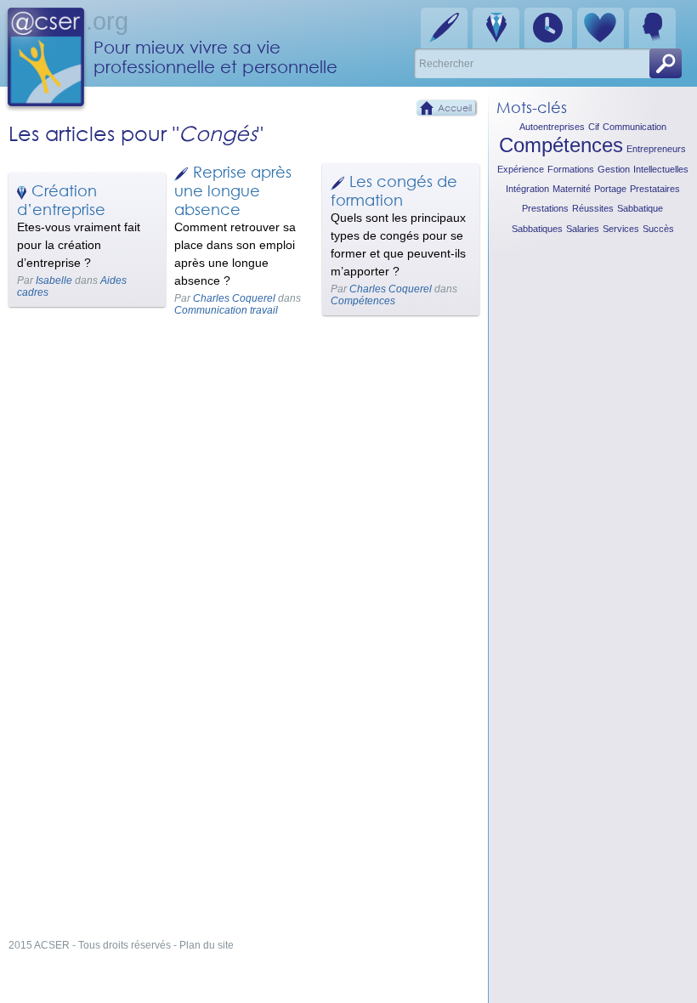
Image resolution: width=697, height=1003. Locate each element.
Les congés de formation (394, 190)
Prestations (545, 208)
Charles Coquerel (234, 298)
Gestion (614, 169)
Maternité (571, 189)
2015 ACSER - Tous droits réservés (89, 945)
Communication (634, 127)
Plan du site (206, 945)
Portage (610, 189)
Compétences (363, 301)
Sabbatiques (537, 229)
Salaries (582, 229)
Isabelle (54, 280)
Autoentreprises (552, 127)
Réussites (593, 208)
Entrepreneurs (656, 149)
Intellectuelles (660, 169)
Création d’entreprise (61, 199)
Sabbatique (640, 208)
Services (621, 229)
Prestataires (655, 189)
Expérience (520, 169)
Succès (658, 229)
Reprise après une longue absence (233, 190)
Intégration (527, 189)
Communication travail (226, 310)
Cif (593, 127)
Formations (570, 169)
